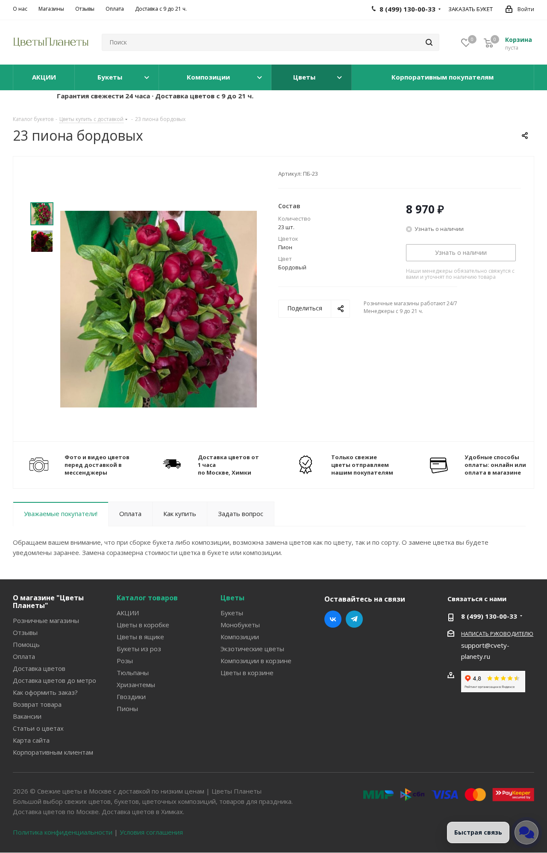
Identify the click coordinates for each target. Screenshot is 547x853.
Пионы (127, 708)
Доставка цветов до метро (54, 680)
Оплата (24, 656)
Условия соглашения (151, 832)
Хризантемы (136, 684)
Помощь (26, 644)
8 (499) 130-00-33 (489, 616)
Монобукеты (240, 624)
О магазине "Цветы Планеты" (48, 601)
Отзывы (25, 632)
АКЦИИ (128, 612)
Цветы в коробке (143, 624)
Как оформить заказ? (45, 692)
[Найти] (429, 42)
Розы (125, 660)
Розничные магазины (46, 620)
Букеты (232, 612)
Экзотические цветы (252, 648)
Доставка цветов (39, 668)
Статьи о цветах (38, 728)
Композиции (240, 636)
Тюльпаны (133, 672)
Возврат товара (37, 704)
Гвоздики (131, 696)
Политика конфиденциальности (62, 832)
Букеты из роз (139, 648)
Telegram (354, 619)
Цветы (232, 597)
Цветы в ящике (140, 636)
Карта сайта (31, 740)
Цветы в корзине (247, 672)
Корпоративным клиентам (53, 752)
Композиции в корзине (256, 660)
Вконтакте (332, 619)
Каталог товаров (147, 597)
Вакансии (27, 716)
